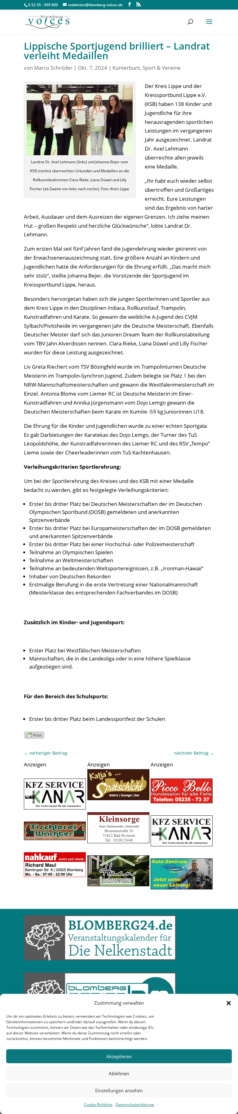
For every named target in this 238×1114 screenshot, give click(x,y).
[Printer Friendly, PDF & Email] (34, 734)
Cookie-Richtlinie (98, 1104)
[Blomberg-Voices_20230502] (118, 841)
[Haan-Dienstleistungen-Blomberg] (118, 884)
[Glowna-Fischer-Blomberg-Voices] (182, 887)
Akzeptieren (119, 1056)
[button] (229, 1003)
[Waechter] (55, 838)
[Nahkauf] (55, 875)
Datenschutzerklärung (135, 1104)
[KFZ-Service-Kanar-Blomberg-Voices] (55, 807)
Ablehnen (119, 1073)
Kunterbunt (126, 67)
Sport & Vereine (162, 67)
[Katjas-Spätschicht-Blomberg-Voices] (118, 798)
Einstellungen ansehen (119, 1090)
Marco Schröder (53, 67)
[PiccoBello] (182, 801)
